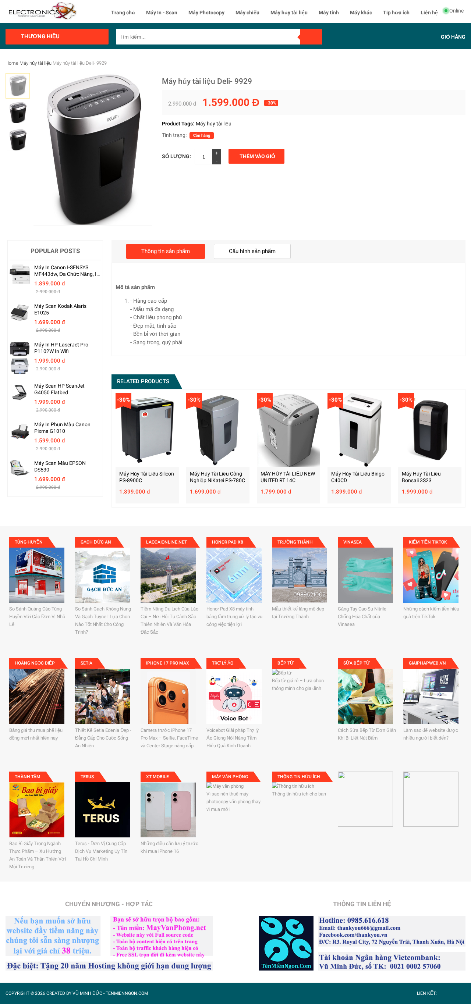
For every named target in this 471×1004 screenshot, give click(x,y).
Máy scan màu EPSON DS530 (60, 466)
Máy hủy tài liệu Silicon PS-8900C (146, 477)
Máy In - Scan (161, 12)
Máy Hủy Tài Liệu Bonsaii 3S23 (421, 477)
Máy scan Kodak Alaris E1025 (60, 309)
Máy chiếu (247, 12)
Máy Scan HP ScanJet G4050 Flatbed (59, 389)
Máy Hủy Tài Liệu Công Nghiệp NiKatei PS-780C (217, 477)
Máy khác (361, 12)
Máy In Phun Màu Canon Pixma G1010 (62, 427)
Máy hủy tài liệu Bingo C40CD (358, 477)
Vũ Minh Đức (87, 993)
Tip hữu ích (396, 12)
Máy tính (329, 12)
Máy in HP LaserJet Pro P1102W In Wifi (61, 348)
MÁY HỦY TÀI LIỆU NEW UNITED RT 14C (288, 477)
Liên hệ (429, 12)
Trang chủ (123, 12)
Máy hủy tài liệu (289, 12)
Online (456, 11)
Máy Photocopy (206, 12)
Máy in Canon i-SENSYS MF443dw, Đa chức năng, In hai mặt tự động (66, 270)
